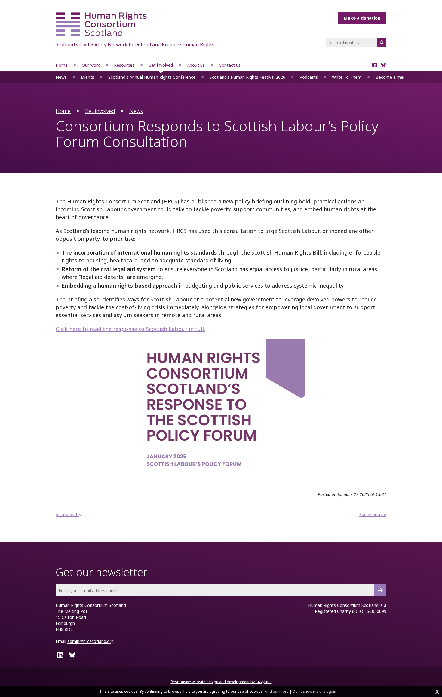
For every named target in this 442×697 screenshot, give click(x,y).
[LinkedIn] (374, 64)
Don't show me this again (314, 691)
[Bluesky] (383, 64)
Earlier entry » (372, 514)
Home (63, 111)
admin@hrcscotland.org (90, 641)
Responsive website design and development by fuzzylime (221, 681)
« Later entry (68, 514)
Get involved (100, 111)
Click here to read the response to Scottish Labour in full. (130, 328)
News (136, 111)
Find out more (277, 691)
